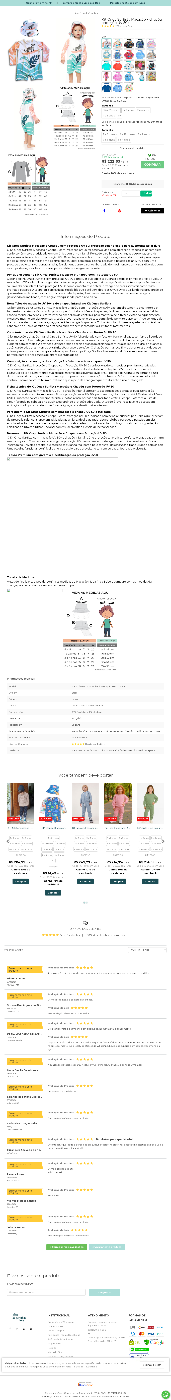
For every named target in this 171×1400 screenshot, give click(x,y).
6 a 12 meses (127, 134)
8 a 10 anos (27, 849)
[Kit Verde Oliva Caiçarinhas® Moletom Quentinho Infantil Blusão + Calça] (150, 803)
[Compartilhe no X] (112, 211)
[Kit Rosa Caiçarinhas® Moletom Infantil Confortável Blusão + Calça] (118, 803)
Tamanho (107, 105)
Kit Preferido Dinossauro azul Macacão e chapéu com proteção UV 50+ (53, 828)
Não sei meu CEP (109, 195)
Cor (104, 36)
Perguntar (105, 1292)
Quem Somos (55, 1326)
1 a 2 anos (128, 110)
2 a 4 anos (143, 110)
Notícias (52, 1348)
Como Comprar (56, 1330)
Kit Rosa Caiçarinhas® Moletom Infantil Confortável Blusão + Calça (118, 828)
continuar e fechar (152, 1365)
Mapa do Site (55, 1352)
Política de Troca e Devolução (64, 1335)
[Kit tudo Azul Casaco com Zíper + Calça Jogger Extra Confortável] (85, 803)
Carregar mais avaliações (66, 1247)
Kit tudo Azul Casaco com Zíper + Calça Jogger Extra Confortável (85, 828)
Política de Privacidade (84, 1366)
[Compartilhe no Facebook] (104, 211)
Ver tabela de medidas (132, 148)
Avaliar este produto (108, 1247)
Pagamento (54, 1343)
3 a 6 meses (110, 134)
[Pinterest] (24, 1329)
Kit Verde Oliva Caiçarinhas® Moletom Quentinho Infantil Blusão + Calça (150, 828)
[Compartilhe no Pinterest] (119, 211)
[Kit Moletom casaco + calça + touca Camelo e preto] (20, 803)
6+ (119, 115)
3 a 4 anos (124, 139)
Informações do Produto (85, 236)
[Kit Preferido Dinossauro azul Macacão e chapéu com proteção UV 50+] (53, 803)
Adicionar (153, 210)
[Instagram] (17, 1329)
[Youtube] (31, 1329)
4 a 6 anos (109, 115)
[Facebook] (10, 1329)
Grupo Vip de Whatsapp (61, 1322)
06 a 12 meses (111, 110)
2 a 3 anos (109, 139)
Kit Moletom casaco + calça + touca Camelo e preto (21, 828)
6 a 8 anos (14, 849)
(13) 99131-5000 (98, 1325)
